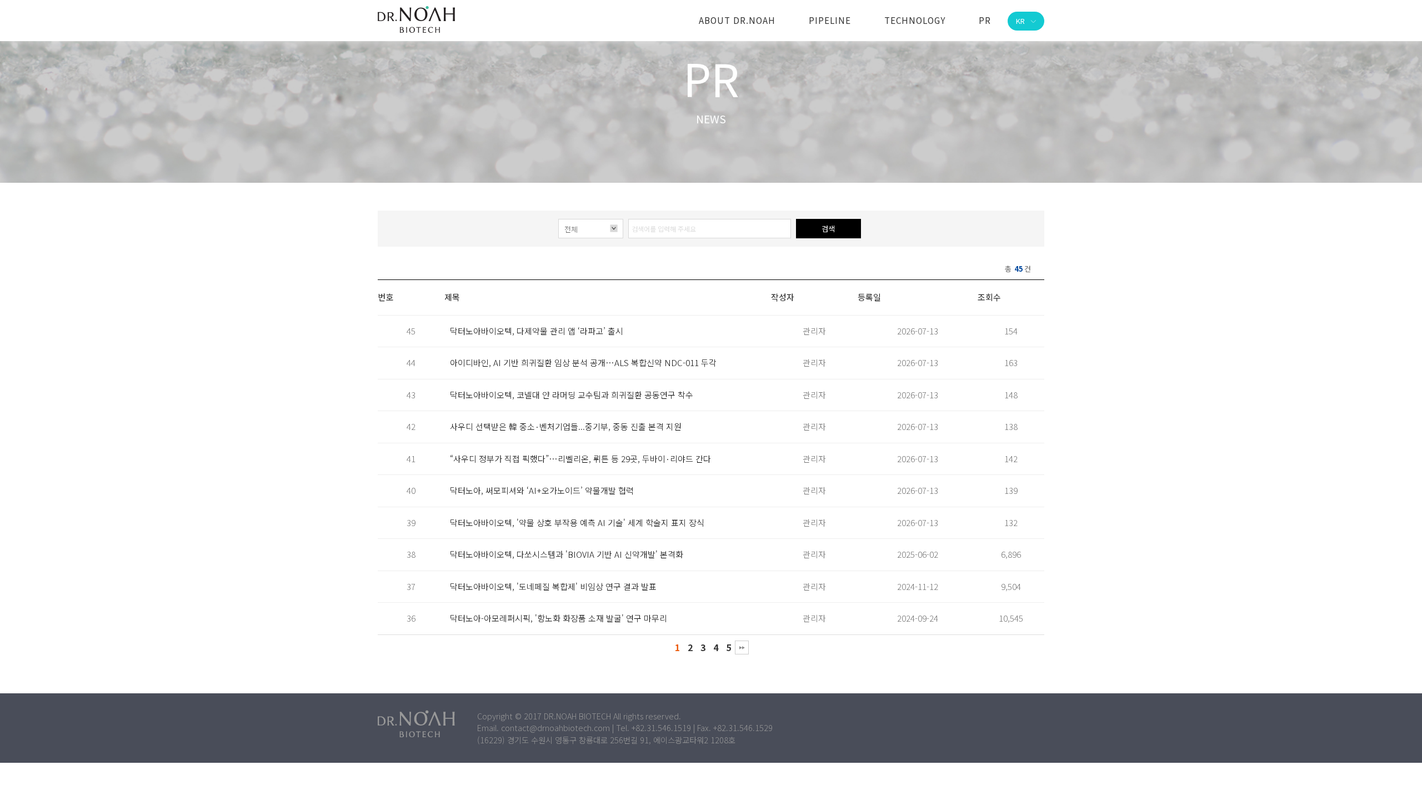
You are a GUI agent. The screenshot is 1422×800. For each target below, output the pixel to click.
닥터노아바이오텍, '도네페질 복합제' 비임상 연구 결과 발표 (553, 586)
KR (1020, 21)
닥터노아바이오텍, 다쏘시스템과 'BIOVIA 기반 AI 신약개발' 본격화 (566, 554)
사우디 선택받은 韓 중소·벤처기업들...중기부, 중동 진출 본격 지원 (566, 426)
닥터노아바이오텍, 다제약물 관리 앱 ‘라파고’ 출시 (536, 331)
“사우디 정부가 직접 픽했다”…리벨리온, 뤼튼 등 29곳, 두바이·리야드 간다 (580, 458)
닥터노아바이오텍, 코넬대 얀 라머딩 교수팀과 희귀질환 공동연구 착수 (571, 395)
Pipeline (830, 20)
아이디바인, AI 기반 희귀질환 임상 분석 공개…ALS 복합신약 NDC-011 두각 (583, 362)
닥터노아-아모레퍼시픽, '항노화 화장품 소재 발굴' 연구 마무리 (558, 618)
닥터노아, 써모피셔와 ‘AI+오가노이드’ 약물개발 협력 (542, 490)
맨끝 (741, 647)
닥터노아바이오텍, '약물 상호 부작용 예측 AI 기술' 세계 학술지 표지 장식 (577, 522)
